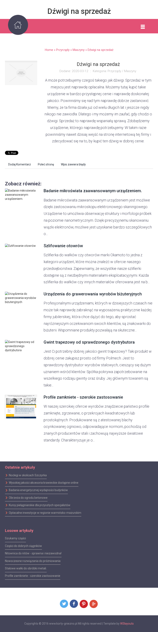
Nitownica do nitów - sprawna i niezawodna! (33, 553)
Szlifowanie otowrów (63, 245)
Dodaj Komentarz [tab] (19, 164)
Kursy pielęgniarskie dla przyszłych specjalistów (39, 505)
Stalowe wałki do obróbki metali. (26, 568)
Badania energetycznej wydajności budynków (38, 490)
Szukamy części (15, 538)
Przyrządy (63, 50)
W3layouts (127, 623)
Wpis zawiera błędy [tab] (73, 164)
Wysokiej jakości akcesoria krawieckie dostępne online (43, 482)
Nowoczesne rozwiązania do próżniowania (32, 560)
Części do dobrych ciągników (23, 546)
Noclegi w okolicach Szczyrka (28, 475)
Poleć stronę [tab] (46, 164)
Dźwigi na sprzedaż (100, 50)
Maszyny (79, 50)
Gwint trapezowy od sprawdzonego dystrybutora (89, 342)
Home (49, 50)
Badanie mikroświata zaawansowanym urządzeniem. (93, 190)
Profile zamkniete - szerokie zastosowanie (83, 397)
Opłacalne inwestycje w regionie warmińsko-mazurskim (45, 512)
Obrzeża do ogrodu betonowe (28, 497)
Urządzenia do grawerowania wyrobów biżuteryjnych (93, 293)
